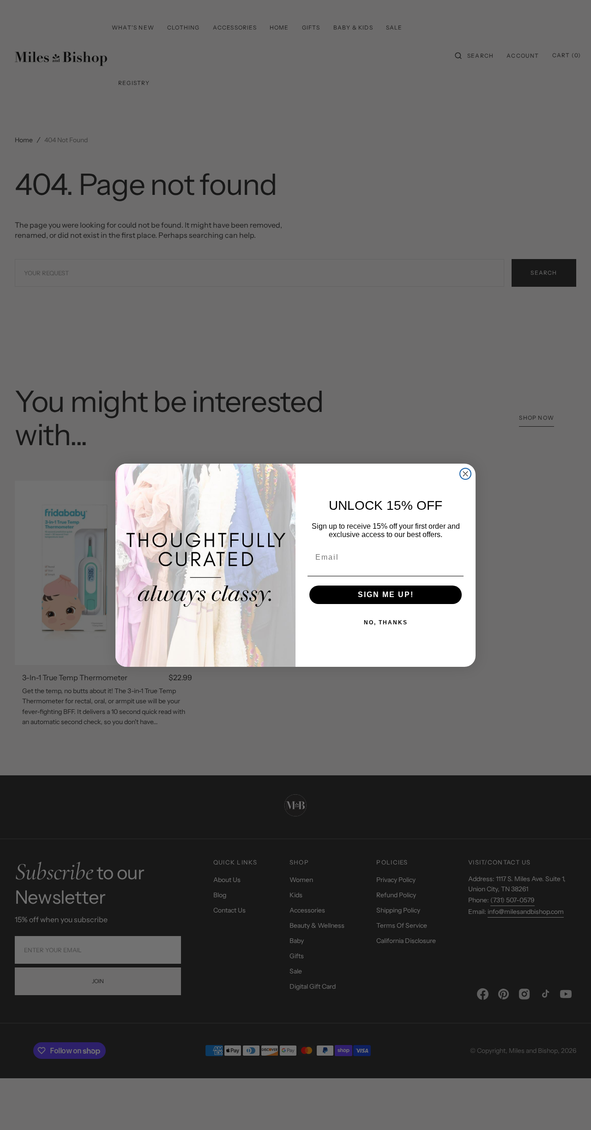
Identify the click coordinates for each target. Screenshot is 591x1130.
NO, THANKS (386, 622)
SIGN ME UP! (386, 594)
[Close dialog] (465, 473)
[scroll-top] (570, 1109)
